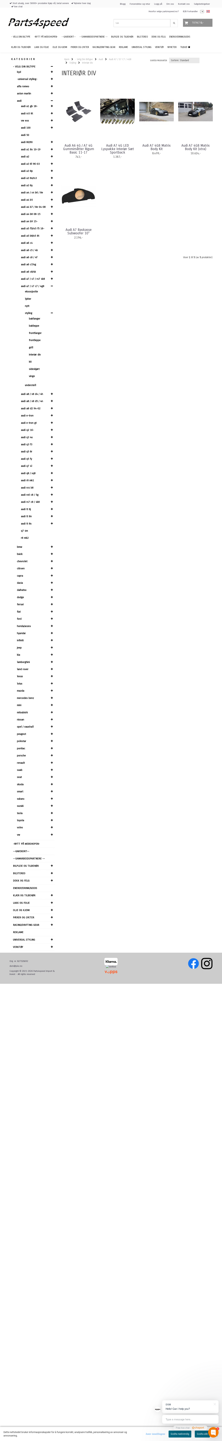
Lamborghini (23, 662)
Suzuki (20, 805)
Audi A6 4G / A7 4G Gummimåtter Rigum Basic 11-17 (78, 149)
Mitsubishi (22, 712)
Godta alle (202, 1433)
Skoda (20, 784)
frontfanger (35, 333)
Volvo (20, 827)
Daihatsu (21, 590)
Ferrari (20, 604)
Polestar (21, 741)
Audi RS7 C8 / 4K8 (30, 501)
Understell (30, 385)
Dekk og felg (21, 880)
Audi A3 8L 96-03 (30, 163)
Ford (19, 618)
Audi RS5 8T (27, 113)
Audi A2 (25, 156)
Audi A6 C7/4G (28, 264)
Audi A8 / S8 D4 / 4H (32, 394)
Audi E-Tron (27, 415)
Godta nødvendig (180, 1433)
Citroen (21, 568)
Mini (19, 705)
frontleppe (35, 340)
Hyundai (21, 633)
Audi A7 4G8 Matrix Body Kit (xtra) (195, 147)
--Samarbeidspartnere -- (29, 858)
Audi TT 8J (26, 509)
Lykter (28, 298)
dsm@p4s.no (16, 966)
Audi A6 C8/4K (28, 271)
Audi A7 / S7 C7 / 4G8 (32, 286)
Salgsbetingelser (202, 4)
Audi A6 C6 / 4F (29, 257)
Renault (21, 762)
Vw (18, 834)
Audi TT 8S (26, 523)
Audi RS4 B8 (27, 487)
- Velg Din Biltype (24, 66)
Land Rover (22, 669)
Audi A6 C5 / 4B (29, 250)
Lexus (20, 676)
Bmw (19, 546)
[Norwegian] (207, 11)
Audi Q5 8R (26, 451)
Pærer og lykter (23, 917)
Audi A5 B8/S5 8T (30, 235)
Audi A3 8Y (27, 185)
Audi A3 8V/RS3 (29, 178)
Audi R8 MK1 (27, 480)
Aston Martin (24, 93)
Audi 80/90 (27, 142)
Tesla (20, 813)
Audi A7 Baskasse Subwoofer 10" (79, 231)
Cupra (20, 575)
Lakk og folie (21, 902)
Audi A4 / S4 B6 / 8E (32, 192)
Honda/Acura (24, 626)
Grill (31, 347)
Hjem (66, 59)
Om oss (170, 4)
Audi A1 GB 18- (29, 106)
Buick (20, 554)
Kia (18, 654)
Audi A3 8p (27, 171)
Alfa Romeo (23, 86)
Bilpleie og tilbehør (26, 865)
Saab (19, 769)
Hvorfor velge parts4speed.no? (164, 11)
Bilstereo (19, 873)
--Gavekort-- (21, 851)
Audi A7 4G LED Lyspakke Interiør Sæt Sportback (117, 149)
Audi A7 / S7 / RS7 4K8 (33, 278)
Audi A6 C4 (27, 242)
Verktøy (18, 947)
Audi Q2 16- (27, 430)
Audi (19, 100)
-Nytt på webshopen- (26, 843)
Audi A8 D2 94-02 (30, 408)
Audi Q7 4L (26, 465)
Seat (19, 777)
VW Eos (25, 120)
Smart (20, 791)
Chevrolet (22, 561)
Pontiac (21, 748)
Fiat (19, 611)
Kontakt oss (184, 4)
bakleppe (34, 325)
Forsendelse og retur (140, 4)
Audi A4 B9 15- (29, 221)
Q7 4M (24, 530)
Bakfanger (34, 318)
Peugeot (21, 734)
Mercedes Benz (25, 698)
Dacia (20, 582)
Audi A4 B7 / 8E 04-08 (33, 206)
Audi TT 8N (26, 516)
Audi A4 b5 (27, 199)
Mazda (20, 690)
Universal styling (24, 939)
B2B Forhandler (190, 11)
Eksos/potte (31, 291)
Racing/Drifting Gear (26, 924)
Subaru (20, 798)
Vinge (32, 376)
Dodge (20, 597)
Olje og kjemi (21, 910)
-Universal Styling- (27, 79)
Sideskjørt (34, 369)
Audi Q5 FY (26, 458)
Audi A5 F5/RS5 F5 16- (32, 228)
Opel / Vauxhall (25, 726)
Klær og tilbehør (24, 895)
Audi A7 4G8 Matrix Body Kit (156, 147)
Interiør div (35, 354)
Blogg (123, 4)
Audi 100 (26, 127)
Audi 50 (25, 135)
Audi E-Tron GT (29, 422)
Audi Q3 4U (27, 437)
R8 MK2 (25, 537)
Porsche (21, 755)
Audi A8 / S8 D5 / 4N (32, 401)
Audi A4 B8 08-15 (30, 214)
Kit (30, 361)
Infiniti (20, 640)
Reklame (18, 932)
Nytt (27, 305)
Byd (19, 71)
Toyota (20, 820)
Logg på (158, 4)
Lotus (19, 683)
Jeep (19, 647)
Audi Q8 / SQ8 (28, 473)
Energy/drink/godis (25, 888)
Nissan (20, 719)
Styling (28, 313)
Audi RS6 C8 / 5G (30, 494)
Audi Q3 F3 (26, 444)
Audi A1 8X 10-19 (30, 149)
